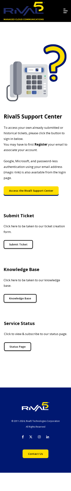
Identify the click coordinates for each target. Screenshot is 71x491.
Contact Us (35, 454)
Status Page (17, 346)
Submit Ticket (18, 244)
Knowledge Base (20, 298)
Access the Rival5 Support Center (31, 190)
